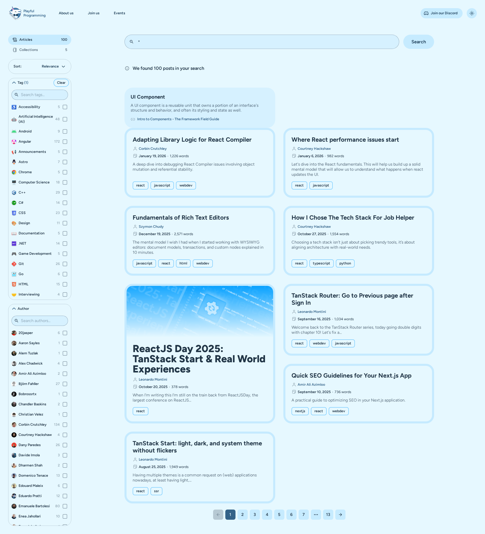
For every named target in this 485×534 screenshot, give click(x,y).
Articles (43, 39)
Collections (43, 50)
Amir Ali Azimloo (311, 384)
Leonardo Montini (153, 379)
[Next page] (340, 515)
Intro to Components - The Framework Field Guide (178, 119)
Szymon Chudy (151, 226)
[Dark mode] (472, 13)
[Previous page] (218, 515)
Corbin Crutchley (153, 148)
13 (328, 514)
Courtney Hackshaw (314, 148)
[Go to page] (316, 515)
